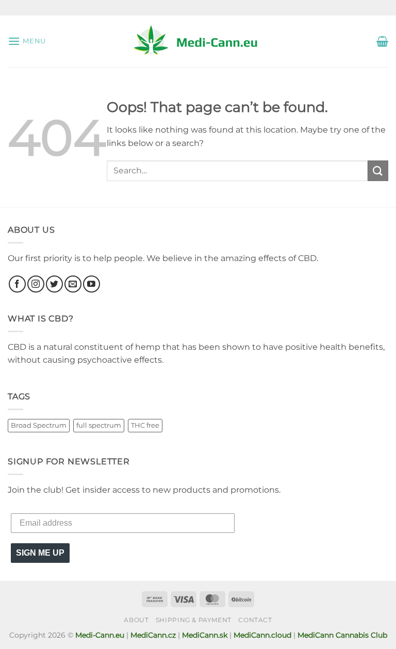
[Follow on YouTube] (91, 284)
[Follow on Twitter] (54, 284)
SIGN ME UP (40, 552)
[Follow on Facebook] (17, 284)
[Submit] (378, 170)
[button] (27, 41)
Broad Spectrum (39, 425)
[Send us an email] (72, 284)
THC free (145, 425)
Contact (255, 620)
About (136, 620)
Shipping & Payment (194, 620)
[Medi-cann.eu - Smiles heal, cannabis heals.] (198, 41)
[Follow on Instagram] (35, 284)
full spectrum (98, 425)
